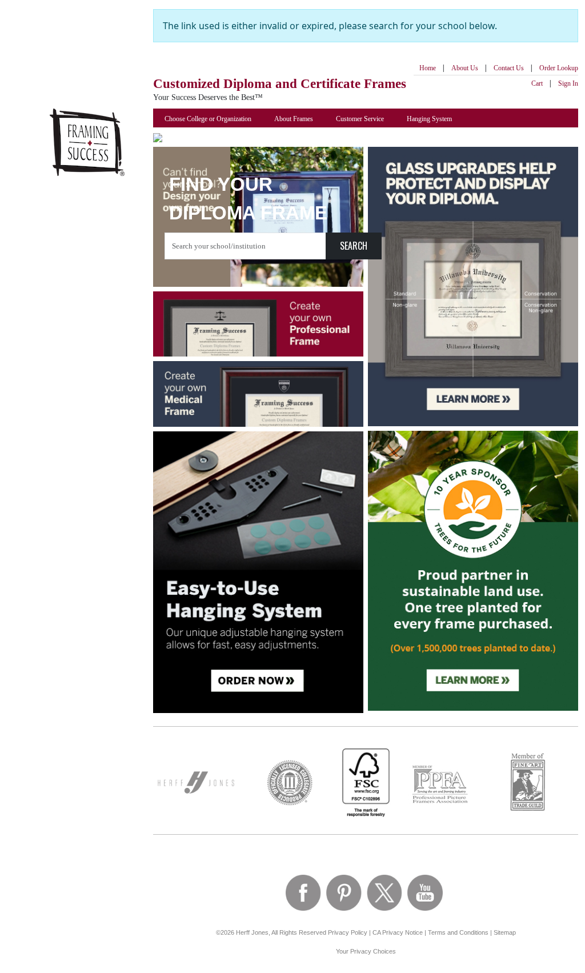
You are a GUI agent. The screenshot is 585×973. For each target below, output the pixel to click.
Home (427, 68)
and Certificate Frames (279, 84)
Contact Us (509, 68)
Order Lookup (558, 68)
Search (353, 246)
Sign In (568, 83)
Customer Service (360, 119)
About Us (464, 68)
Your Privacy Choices (366, 951)
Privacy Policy (347, 932)
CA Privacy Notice (397, 932)
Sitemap (505, 932)
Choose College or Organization (208, 119)
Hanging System (429, 119)
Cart (537, 83)
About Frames (293, 119)
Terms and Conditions (458, 932)
